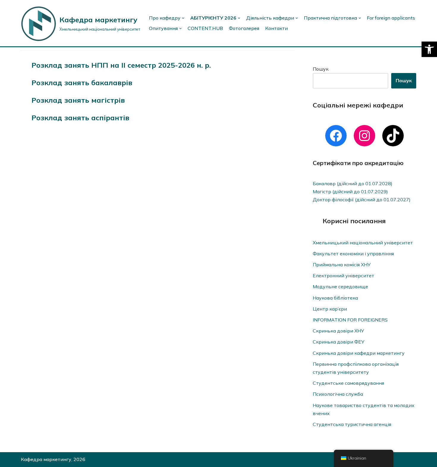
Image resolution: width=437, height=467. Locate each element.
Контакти (276, 28)
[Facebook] (336, 135)
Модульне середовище (340, 286)
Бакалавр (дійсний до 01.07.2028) (352, 183)
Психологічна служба (338, 394)
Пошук (320, 69)
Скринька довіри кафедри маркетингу (359, 353)
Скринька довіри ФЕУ (338, 342)
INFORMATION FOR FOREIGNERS (350, 320)
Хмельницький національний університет (363, 243)
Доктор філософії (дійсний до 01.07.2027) (362, 199)
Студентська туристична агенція (352, 424)
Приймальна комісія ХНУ (342, 264)
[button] (429, 49)
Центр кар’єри (330, 309)
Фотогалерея (244, 28)
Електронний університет (343, 275)
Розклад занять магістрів (78, 100)
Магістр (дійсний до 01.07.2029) (350, 191)
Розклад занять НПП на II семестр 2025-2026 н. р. (121, 65)
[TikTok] (393, 135)
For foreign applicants (391, 18)
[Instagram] (364, 135)
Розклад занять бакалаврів (82, 82)
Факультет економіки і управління (353, 254)
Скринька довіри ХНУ (338, 331)
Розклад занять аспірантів (80, 117)
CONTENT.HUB (205, 28)
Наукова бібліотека (335, 298)
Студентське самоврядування (348, 383)
